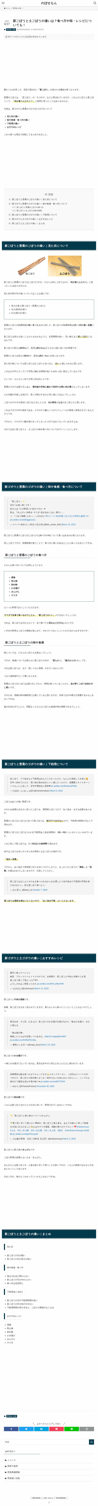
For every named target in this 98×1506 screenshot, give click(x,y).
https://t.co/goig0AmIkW (55, 1036)
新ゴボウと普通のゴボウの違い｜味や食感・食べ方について (39, 204)
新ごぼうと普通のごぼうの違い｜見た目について (34, 199)
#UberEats (70, 1130)
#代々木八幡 (23, 1130)
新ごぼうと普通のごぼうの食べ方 (30, 207)
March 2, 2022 (69, 1139)
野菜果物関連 (14, 1472)
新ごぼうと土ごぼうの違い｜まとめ (28, 223)
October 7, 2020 (40, 890)
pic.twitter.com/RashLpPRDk (64, 786)
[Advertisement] (49, 62)
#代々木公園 (36, 1130)
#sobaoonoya (82, 1127)
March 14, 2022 (42, 988)
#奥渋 (60, 1130)
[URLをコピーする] (86, 1429)
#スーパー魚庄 (53, 516)
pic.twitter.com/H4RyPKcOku (23, 1040)
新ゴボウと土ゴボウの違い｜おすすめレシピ (32, 219)
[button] (11, 1429)
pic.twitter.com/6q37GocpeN (25, 1134)
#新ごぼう (64, 516)
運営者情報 (36, 1498)
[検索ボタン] (95, 3)
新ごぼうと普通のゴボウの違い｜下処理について (34, 215)
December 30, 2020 (45, 1086)
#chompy (79, 1130)
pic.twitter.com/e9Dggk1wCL (23, 520)
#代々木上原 (50, 1130)
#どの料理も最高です (79, 516)
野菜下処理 (13, 1466)
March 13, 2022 (69, 524)
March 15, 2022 (48, 1045)
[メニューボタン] (3, 3)
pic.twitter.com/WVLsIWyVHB (50, 984)
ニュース (12, 1460)
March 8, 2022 (56, 791)
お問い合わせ (48, 1498)
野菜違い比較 (11, 29)
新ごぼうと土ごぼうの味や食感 (29, 211)
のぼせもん (49, 3)
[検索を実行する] (91, 1442)
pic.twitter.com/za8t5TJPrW (52, 1081)
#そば (12, 1130)
